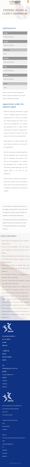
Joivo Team (4, 411)
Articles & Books (6, 426)
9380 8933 (4, 386)
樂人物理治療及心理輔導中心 (8, 336)
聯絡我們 (4, 360)
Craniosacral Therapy (7, 415)
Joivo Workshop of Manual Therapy (10, 408)
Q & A (3, 423)
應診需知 (4, 354)
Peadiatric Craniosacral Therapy (9, 420)
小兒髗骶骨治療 (5, 350)
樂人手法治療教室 (6, 339)
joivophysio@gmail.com (7, 374)
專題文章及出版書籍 (6, 357)
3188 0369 (4, 380)
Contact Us (4, 429)
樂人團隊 (4, 342)
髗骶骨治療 (4, 345)
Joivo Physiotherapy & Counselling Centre (12, 405)
